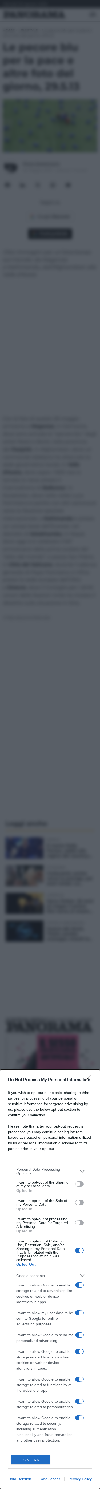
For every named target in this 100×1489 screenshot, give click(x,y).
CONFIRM (30, 1460)
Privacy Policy (80, 1479)
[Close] (90, 1080)
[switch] (79, 1184)
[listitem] (50, 1171)
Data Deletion (19, 1479)
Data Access (49, 1479)
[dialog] (50, 1279)
